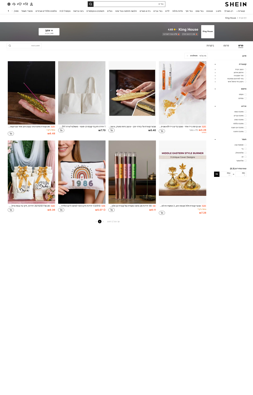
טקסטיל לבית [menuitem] (65, 11)
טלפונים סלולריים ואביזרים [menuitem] (46, 11)
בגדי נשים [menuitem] (200, 11)
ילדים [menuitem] (167, 11)
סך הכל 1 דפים (113, 221)
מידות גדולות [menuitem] (177, 11)
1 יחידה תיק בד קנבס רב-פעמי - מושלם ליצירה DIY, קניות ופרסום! (82, 126)
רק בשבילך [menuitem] (228, 11)
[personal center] (31, 4)
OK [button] (216, 174)
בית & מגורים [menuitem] (145, 11)
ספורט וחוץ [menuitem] (14, 11)
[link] (25, 4)
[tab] (240, 46)
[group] (230, 69)
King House (188, 29)
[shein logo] (235, 4)
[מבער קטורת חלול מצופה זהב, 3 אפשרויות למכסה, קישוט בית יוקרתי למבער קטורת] (182, 172)
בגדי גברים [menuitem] (157, 11)
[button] (14, 4)
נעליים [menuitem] (109, 11)
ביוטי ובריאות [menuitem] (78, 11)
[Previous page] (103, 221)
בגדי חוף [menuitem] (189, 11)
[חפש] (91, 4)
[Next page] (96, 221)
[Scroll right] (8, 11)
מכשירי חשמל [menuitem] (27, 11)
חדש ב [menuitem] (218, 11)
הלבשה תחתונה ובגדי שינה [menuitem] (126, 11)
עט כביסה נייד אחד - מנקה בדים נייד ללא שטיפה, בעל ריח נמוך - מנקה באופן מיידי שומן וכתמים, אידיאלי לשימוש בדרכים (182, 126)
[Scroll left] (12, 11)
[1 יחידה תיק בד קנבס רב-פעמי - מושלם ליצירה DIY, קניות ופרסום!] (82, 92)
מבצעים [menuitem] (209, 11)
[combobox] (195, 55)
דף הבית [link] (242, 18)
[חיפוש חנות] (9, 45)
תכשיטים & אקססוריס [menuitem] (95, 11)
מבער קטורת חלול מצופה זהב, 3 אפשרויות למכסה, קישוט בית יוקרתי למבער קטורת (182, 206)
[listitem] (189, 34)
